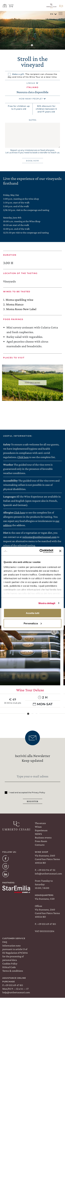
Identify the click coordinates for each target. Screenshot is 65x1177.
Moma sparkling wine (19, 299)
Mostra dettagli (46, 603)
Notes (32, 120)
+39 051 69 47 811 (46, 923)
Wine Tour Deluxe (30, 690)
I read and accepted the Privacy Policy (27, 792)
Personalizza (31, 623)
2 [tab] (32, 714)
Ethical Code (9, 967)
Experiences (41, 830)
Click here (23, 457)
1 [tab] (32, 45)
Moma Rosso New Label (21, 309)
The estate (40, 823)
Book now (32, 160)
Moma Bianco (15, 304)
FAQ (4, 941)
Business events (43, 837)
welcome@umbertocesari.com (39, 536)
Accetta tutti (32, 613)
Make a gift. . (32, 75)
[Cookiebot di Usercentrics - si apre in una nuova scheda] (40, 551)
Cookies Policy (9, 963)
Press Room (41, 841)
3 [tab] (36, 714)
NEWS (38, 833)
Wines (38, 826)
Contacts (39, 844)
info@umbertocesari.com (48, 873)
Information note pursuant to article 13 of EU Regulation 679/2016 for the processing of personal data (15, 952)
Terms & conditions (12, 970)
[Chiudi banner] (60, 551)
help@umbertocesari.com (16, 992)
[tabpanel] (32, 30)
